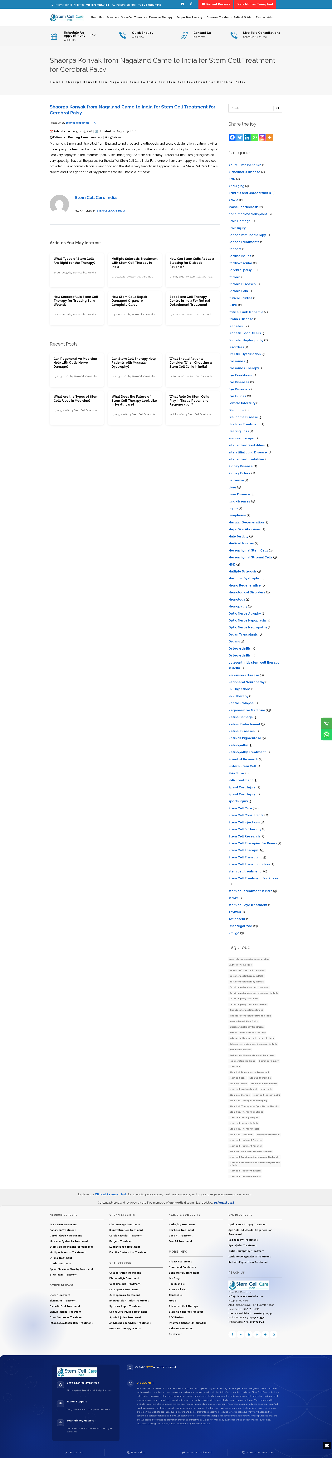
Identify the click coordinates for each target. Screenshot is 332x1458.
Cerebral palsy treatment (243, 998)
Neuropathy (237, 606)
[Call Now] (326, 723)
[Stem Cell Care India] (248, 1285)
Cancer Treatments (243, 242)
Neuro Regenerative (244, 585)
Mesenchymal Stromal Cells (250, 557)
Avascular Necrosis (243, 207)
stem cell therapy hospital (244, 1117)
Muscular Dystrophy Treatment (69, 1241)
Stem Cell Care (240, 808)
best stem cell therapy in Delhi (246, 976)
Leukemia (236, 480)
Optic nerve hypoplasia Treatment (249, 1256)
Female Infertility (242, 403)
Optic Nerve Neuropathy (247, 627)
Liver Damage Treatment (124, 1224)
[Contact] (192, 4)
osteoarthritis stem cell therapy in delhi (251, 1038)
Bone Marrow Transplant (184, 1272)
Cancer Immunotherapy (247, 235)
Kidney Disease (240, 466)
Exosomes (236, 361)
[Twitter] (239, 137)
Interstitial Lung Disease (247, 452)
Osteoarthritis (239, 648)
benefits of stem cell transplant (247, 970)
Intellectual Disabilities (246, 445)
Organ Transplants (243, 634)
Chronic (234, 277)
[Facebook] (232, 137)
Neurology (236, 599)
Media (173, 1300)
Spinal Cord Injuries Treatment (128, 1312)
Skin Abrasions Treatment (65, 1312)
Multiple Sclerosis (242, 571)
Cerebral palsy (240, 270)
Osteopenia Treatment (123, 1289)
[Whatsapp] (254, 137)
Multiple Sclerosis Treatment (68, 1252)
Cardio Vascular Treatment (125, 1235)
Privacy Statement (180, 1261)
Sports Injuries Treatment (125, 1317)
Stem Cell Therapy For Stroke (246, 1112)
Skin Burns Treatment (63, 1300)
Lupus (233, 508)
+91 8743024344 (97, 5)
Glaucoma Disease (243, 417)
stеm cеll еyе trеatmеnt (247, 905)
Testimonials (177, 1284)
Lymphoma (237, 515)
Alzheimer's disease (244, 172)
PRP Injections (239, 689)
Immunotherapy (241, 438)
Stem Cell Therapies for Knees (252, 843)
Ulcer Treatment (60, 1295)
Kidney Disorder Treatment (126, 1230)
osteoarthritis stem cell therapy (247, 1032)
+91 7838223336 (150, 5)
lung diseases (239, 501)
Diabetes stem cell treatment (246, 1010)
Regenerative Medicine (246, 710)
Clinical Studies (240, 298)
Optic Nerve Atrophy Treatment (247, 1224)
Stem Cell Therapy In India (244, 1129)
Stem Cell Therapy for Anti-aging (248, 1100)
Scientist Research (243, 759)
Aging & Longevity (185, 1215)
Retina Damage (240, 717)
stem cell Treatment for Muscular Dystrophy (254, 1157)
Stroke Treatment (61, 1258)
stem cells (266, 1089)
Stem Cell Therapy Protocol (186, 1312)
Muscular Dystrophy (244, 578)
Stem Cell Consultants (246, 815)
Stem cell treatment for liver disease (250, 1151)
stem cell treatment (244, 871)
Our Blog (174, 1278)
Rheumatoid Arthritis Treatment (129, 1300)
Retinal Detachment (244, 724)
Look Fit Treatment (181, 1235)
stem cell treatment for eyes (245, 1140)
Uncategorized (240, 926)
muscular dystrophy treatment (246, 1027)
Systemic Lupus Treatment (126, 1306)
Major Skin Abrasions (244, 529)
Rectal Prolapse (241, 703)
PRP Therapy (238, 696)
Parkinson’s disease (243, 675)
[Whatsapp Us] (326, 735)
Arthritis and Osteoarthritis (249, 193)
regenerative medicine (242, 1061)
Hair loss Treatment (244, 424)
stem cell (234, 1066)
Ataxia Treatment (60, 1263)
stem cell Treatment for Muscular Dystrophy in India (254, 1163)
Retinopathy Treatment (247, 752)
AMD (231, 179)
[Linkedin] (247, 137)
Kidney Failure (239, 473)
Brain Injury (237, 228)
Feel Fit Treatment (180, 1241)
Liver (232, 487)
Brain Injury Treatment (63, 1274)
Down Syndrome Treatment (67, 1317)
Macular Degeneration (246, 522)
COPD (232, 305)
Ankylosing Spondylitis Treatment (130, 1323)
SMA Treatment (240, 780)
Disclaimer (175, 1334)
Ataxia (233, 200)
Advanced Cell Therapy (183, 1306)
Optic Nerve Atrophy (244, 613)
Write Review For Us (181, 1328)
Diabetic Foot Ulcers (244, 333)
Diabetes (235, 326)
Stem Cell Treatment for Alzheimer (71, 1247)
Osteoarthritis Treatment (125, 1272)
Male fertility (238, 536)
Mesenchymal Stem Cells (248, 550)
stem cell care (237, 1078)
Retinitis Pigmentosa (244, 738)
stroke (233, 898)
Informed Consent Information (188, 1323)
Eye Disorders (239, 389)
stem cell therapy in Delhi (243, 1123)
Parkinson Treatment (63, 1230)
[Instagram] (262, 137)
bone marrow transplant (247, 214)
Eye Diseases (238, 382)
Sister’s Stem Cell (242, 766)
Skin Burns (236, 773)
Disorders (236, 347)
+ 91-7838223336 (255, 1317)
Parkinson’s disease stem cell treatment (252, 1055)
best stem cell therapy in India (246, 982)
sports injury (238, 801)
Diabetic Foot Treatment (65, 1306)
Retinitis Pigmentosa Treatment (248, 1262)
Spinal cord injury (269, 1061)
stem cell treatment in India (250, 891)
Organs (234, 641)
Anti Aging (236, 186)
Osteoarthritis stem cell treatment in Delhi (253, 1044)
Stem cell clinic (238, 1083)
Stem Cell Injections (244, 822)
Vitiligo (233, 933)
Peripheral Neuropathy (246, 682)
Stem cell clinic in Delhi (264, 1083)
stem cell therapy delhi (266, 1095)
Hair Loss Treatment (181, 1230)
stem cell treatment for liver (245, 1146)
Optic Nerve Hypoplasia (247, 620)
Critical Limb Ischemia (245, 312)
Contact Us (176, 1295)
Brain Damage (239, 221)
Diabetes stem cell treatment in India (250, 1016)
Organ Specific (122, 1215)
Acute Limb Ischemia (244, 165)
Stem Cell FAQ (177, 1289)
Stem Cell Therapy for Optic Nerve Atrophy (254, 1106)
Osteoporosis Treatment (124, 1295)
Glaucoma (236, 410)
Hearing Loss (238, 431)
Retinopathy (238, 745)
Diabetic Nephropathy (245, 340)
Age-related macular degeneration (249, 959)
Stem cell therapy (239, 1095)
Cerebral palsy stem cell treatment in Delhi (253, 993)
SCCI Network (177, 1317)
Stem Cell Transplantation (249, 864)
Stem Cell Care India (96, 197)
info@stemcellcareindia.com (245, 1296)
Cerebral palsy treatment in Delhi (248, 1004)
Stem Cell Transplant (245, 857)
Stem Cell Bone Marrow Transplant (249, 1072)
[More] (269, 137)
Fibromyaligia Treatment (124, 1278)
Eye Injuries (237, 396)
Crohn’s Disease (240, 319)
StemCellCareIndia (260, 1078)
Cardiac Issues (239, 256)
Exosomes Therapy (243, 368)
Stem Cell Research (244, 836)
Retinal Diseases (241, 731)
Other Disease (62, 1285)
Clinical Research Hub (111, 1194)
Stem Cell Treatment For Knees (253, 878)
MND (232, 564)
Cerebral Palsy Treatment (66, 1235)
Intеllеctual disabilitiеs (246, 459)
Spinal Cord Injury (242, 787)
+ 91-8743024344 (262, 1313)
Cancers (235, 249)
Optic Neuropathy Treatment (246, 1251)
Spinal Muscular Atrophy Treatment (71, 1269)
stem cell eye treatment (243, 1089)
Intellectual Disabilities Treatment (71, 1323)
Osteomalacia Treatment (124, 1284)
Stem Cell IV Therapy (244, 829)
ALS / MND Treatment (63, 1224)
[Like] (96, 123)
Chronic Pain (238, 291)
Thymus (234, 912)
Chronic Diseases (242, 284)
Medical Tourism (241, 543)
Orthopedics (120, 1263)
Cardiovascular (240, 263)
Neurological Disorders (246, 592)
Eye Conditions (240, 375)
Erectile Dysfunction (244, 354)
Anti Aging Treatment (182, 1224)
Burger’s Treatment (121, 1241)
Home (55, 82)
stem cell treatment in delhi (245, 1171)
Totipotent (236, 919)
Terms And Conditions (182, 1267)
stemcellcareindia (77, 122)
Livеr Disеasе (239, 494)
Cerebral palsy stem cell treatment (249, 987)
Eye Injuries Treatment (242, 1245)
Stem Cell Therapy (243, 850)
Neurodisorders (64, 1215)
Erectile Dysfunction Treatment (129, 1252)
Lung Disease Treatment (124, 1247)
